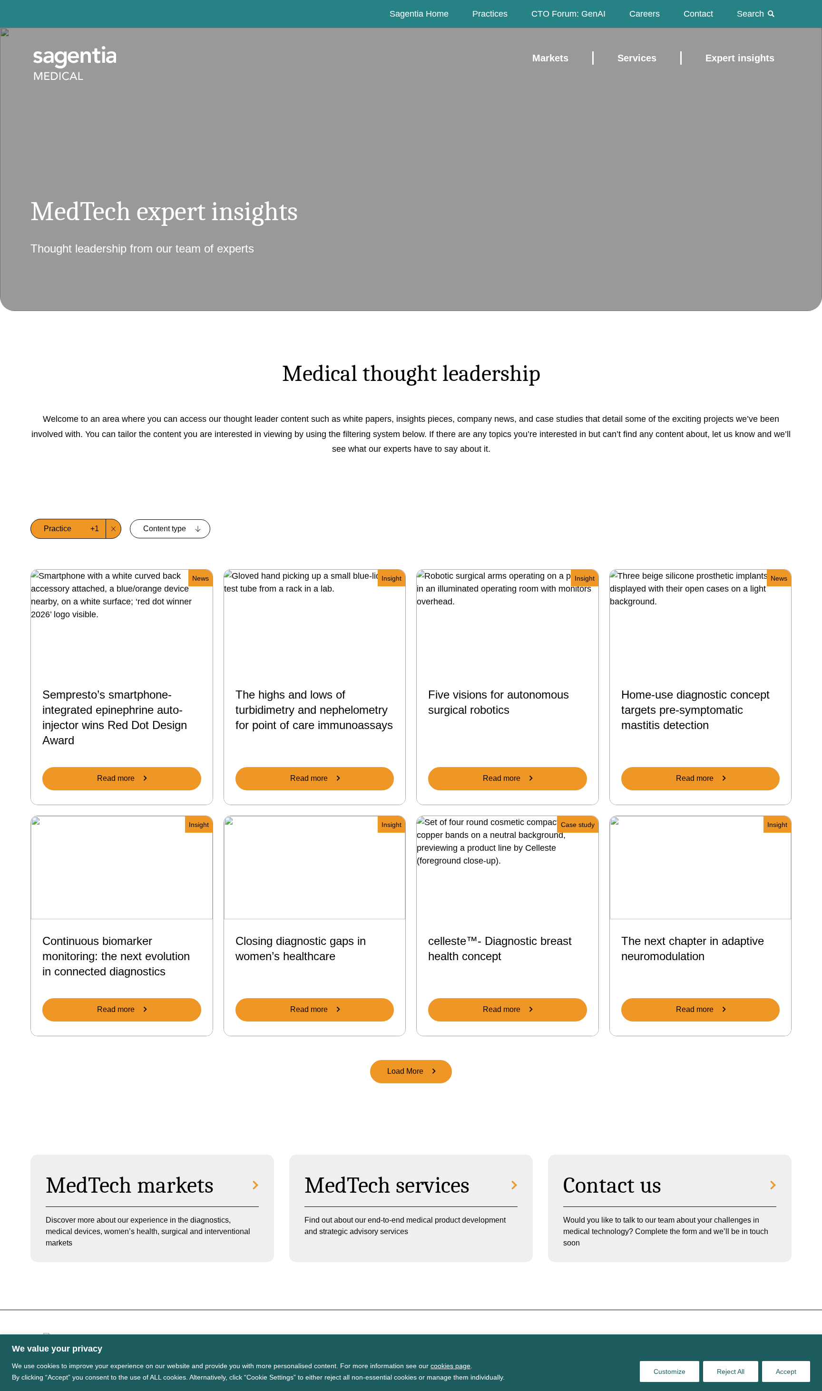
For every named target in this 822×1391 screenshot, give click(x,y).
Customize (669, 1371)
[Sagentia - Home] (58, 58)
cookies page (450, 1366)
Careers (644, 14)
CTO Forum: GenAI (568, 14)
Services (636, 58)
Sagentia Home (419, 14)
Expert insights (739, 58)
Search (750, 14)
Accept (786, 1371)
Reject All (730, 1371)
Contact (698, 14)
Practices (490, 14)
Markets (550, 58)
